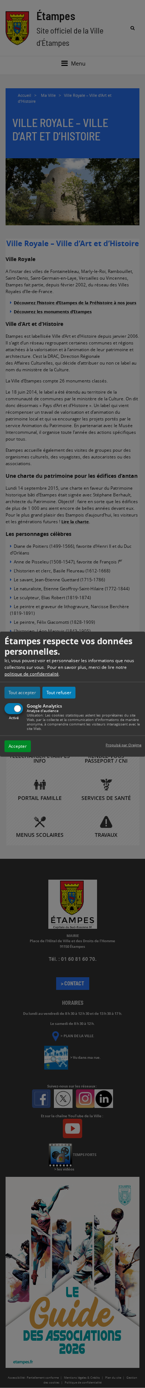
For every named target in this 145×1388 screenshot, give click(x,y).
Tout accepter (22, 692)
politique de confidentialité (31, 674)
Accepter (18, 746)
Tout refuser (58, 692)
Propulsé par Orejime (123, 745)
